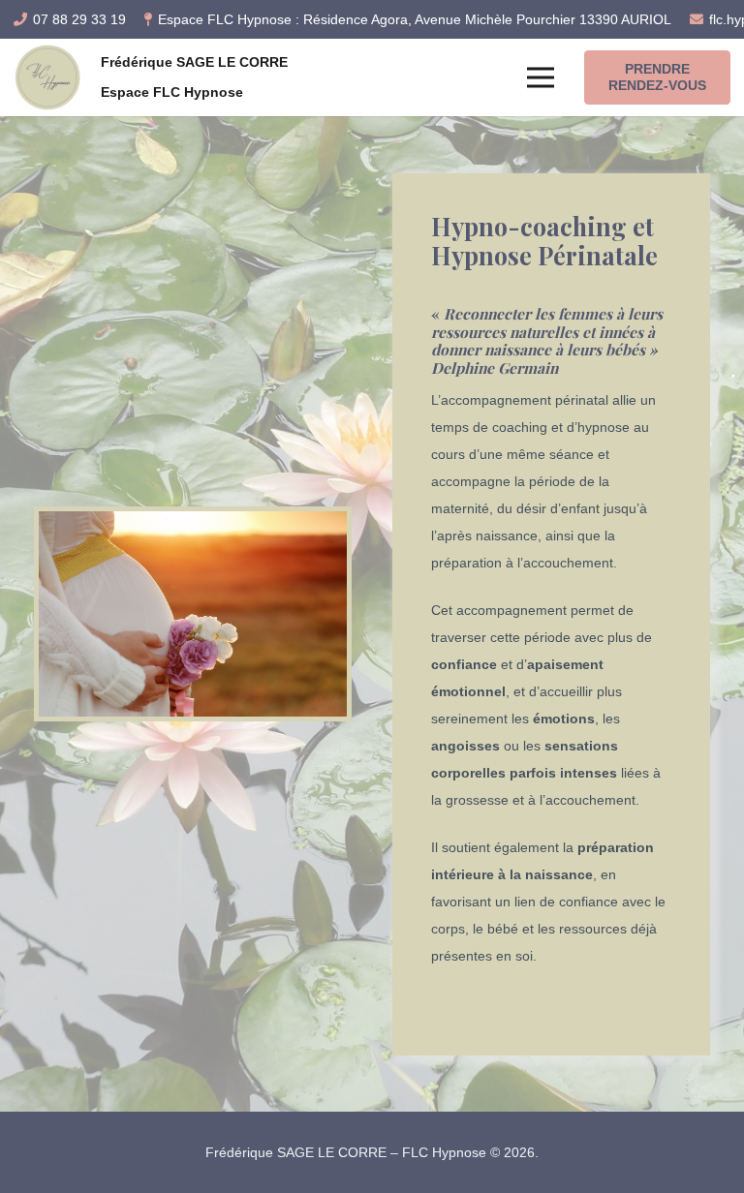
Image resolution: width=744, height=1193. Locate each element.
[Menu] (540, 77)
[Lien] (47, 77)
